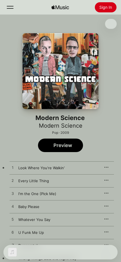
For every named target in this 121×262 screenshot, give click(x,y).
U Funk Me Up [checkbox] (31, 232)
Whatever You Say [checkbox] (34, 219)
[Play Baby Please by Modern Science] (12, 206)
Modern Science (60, 125)
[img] (60, 7)
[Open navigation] (10, 7)
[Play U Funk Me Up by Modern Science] (12, 232)
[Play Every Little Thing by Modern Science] (12, 180)
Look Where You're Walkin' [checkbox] (41, 168)
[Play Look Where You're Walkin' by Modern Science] (12, 167)
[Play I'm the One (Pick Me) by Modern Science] (12, 193)
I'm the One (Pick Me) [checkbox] (37, 193)
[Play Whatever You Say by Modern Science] (12, 219)
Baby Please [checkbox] (28, 206)
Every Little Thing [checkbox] (33, 181)
